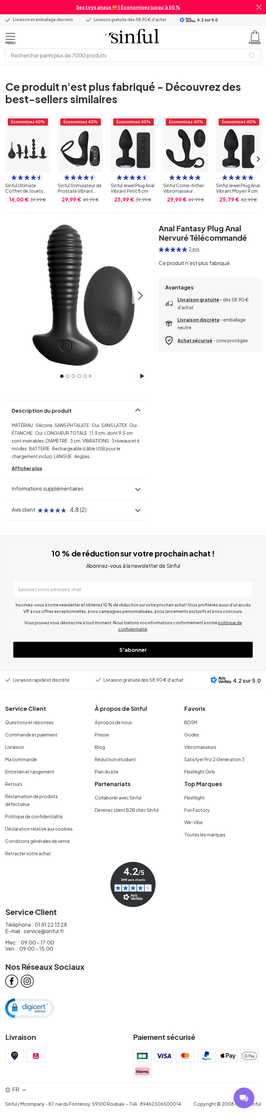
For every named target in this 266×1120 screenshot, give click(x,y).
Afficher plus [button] (27, 468)
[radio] (14, 177)
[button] (258, 7)
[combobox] (126, 55)
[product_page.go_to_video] (141, 376)
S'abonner (133, 649)
